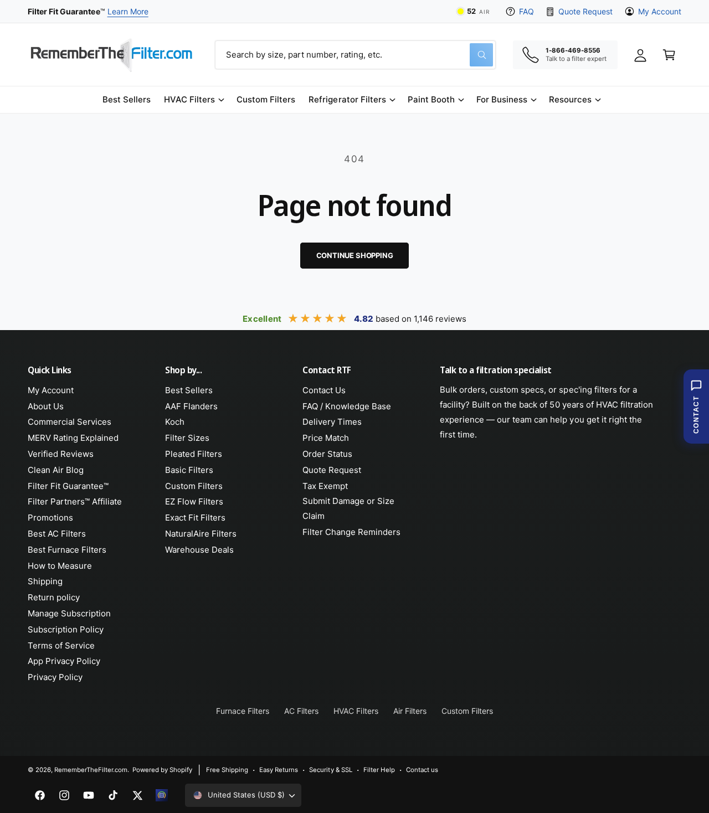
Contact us (422, 770)
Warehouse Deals (199, 549)
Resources (570, 99)
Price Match (325, 438)
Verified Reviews (61, 454)
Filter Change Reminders (351, 532)
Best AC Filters (57, 533)
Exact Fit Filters (195, 517)
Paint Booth (431, 99)
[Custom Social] (162, 795)
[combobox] (355, 54)
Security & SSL (330, 770)
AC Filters (301, 711)
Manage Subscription (69, 613)
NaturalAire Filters (201, 533)
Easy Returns (278, 770)
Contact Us (324, 390)
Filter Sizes (187, 438)
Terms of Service (61, 645)
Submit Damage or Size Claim (348, 508)
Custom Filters (194, 486)
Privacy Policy (55, 677)
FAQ (526, 11)
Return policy (54, 597)
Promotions (50, 517)
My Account (659, 11)
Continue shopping (354, 255)
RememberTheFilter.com (90, 770)
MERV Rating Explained (73, 438)
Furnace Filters (242, 711)
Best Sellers (189, 390)
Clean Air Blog (56, 470)
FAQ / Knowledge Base (346, 406)
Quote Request (585, 11)
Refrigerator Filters (347, 99)
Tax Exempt (325, 486)
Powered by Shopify (162, 770)
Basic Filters (189, 470)
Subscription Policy (66, 629)
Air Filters (410, 711)
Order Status (327, 454)
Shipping (45, 581)
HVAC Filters (189, 99)
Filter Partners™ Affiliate (75, 501)
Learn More (127, 11)
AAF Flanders (191, 406)
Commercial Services (69, 421)
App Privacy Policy (64, 661)
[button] (193, 99)
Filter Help (379, 770)
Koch (174, 421)
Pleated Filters (193, 454)
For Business (501, 99)
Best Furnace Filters (67, 549)
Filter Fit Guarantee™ (68, 486)
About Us (46, 406)
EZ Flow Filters (194, 501)
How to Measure (60, 565)
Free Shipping (227, 770)
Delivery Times (332, 421)
